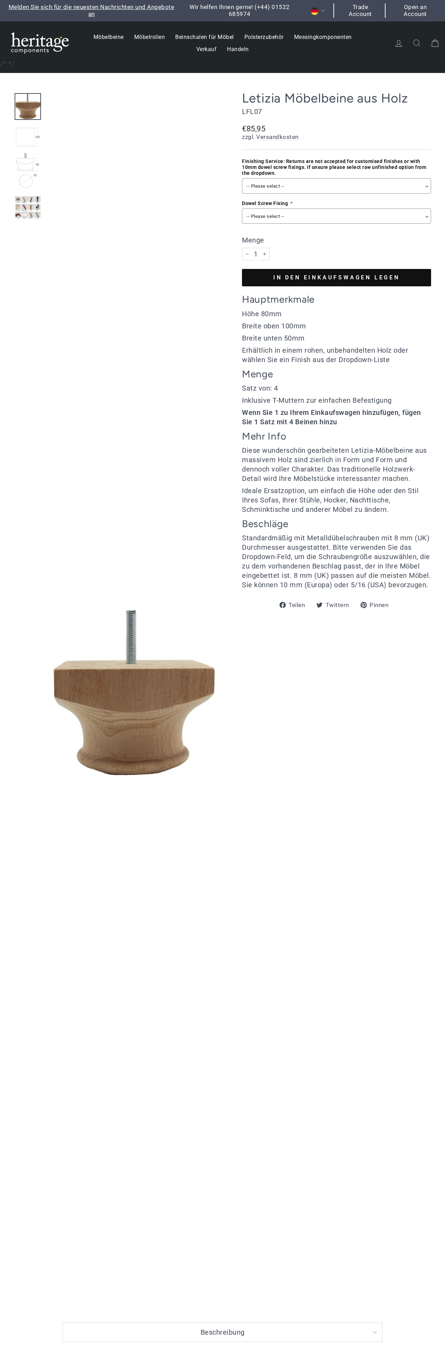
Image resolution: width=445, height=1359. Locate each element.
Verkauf (206, 49)
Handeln (238, 49)
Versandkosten (277, 136)
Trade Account (360, 10)
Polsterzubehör (264, 37)
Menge (253, 240)
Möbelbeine (109, 37)
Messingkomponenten (323, 37)
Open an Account (415, 10)
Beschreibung (223, 1332)
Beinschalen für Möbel (204, 37)
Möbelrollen (149, 37)
